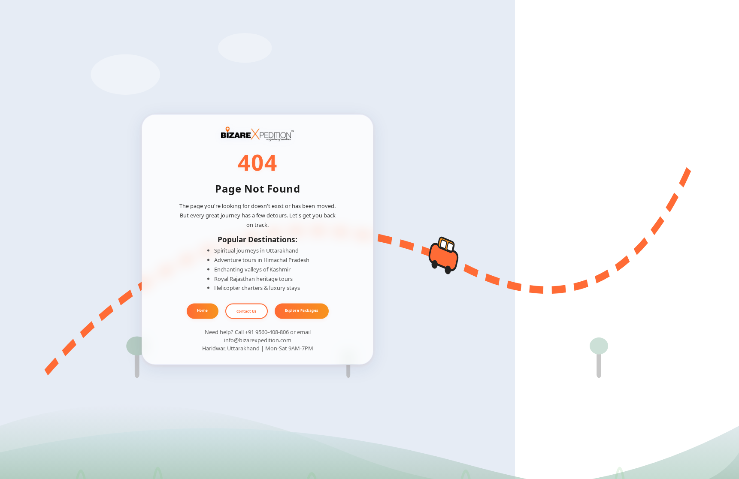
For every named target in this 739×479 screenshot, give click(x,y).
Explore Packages (301, 310)
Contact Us (246, 311)
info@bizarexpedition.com (257, 340)
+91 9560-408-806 (267, 331)
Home (202, 310)
